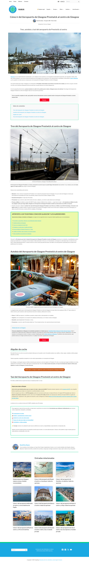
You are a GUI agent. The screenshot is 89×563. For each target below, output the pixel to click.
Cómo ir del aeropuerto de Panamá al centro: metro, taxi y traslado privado (44, 529)
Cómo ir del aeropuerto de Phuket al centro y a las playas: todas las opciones (44, 481)
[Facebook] (58, 1)
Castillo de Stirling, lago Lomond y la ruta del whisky (24, 231)
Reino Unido (53, 20)
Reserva (44, 100)
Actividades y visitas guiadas (20, 422)
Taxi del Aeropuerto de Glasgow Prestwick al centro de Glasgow (28, 116)
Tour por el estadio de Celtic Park (20, 225)
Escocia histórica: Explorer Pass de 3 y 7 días (23, 229)
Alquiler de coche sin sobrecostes (21, 417)
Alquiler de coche (17, 114)
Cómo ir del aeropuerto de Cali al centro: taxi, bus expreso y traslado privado (66, 529)
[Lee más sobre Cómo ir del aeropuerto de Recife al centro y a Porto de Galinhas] (22, 518)
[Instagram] (62, 1)
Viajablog (21, 9)
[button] (50, 9)
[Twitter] (60, 1)
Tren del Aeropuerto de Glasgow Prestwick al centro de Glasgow (28, 110)
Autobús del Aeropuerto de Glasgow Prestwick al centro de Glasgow (29, 112)
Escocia (45, 24)
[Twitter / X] (68, 550)
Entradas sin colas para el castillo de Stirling (22, 227)
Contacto (60, 559)
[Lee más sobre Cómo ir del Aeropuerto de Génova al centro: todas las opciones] (44, 493)
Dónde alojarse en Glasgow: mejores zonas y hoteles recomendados (21, 481)
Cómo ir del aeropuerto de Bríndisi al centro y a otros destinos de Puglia (23, 505)
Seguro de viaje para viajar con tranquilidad (23, 420)
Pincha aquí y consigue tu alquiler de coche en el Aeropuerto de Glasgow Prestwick (44, 369)
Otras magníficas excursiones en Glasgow (22, 233)
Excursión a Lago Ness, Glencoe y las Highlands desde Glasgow (27, 220)
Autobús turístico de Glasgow (19, 222)
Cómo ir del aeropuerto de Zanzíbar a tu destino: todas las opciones (65, 481)
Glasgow (49, 24)
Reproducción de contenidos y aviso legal (49, 559)
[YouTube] (63, 1)
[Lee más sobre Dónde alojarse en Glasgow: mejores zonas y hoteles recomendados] (22, 469)
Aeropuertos (40, 24)
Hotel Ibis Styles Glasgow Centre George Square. (60, 331)
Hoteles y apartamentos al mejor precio (22, 415)
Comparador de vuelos (18, 413)
